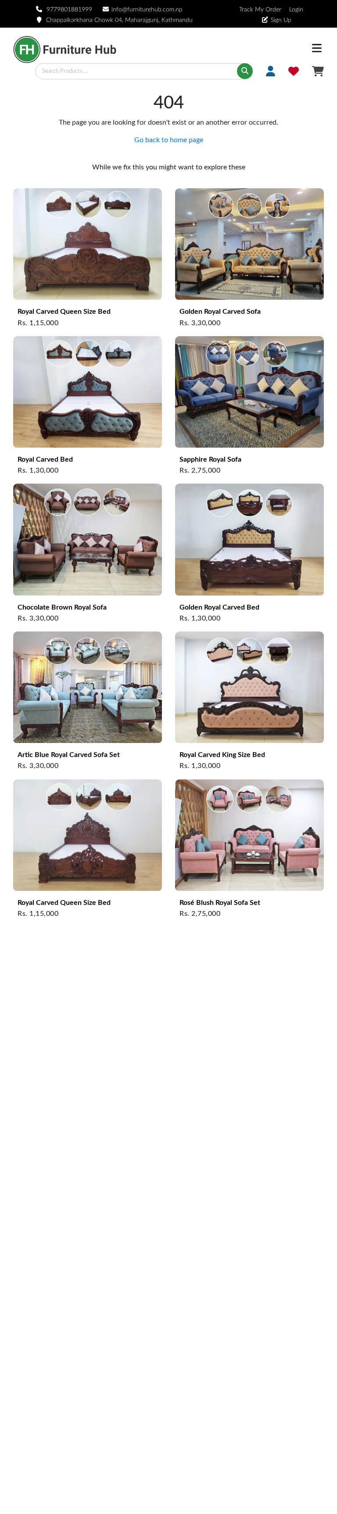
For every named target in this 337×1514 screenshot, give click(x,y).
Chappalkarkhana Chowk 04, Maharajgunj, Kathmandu (119, 20)
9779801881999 (69, 10)
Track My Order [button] (260, 10)
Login (295, 10)
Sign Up (281, 20)
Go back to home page (168, 140)
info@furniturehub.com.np (147, 10)
